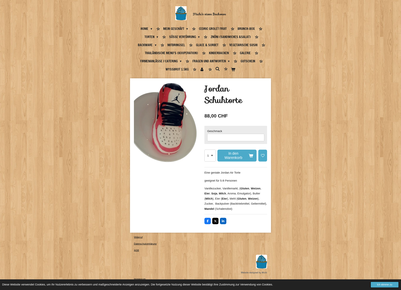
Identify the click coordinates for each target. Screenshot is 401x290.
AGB (136, 250)
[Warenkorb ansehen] (233, 69)
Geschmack (214, 131)
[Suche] (217, 68)
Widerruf (138, 237)
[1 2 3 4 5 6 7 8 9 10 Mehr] (210, 156)
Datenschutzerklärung (145, 243)
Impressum (140, 279)
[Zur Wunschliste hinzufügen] (262, 156)
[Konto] (202, 69)
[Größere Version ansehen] (261, 262)
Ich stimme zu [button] (384, 284)
